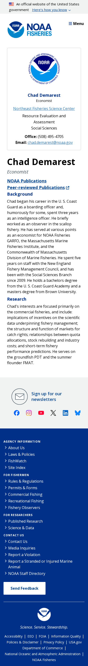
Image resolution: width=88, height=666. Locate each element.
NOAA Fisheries (44, 660)
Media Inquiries (21, 548)
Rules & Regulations (25, 481)
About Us (16, 447)
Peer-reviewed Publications (36, 187)
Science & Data (21, 527)
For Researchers (18, 515)
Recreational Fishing (26, 501)
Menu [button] (78, 23)
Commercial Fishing (25, 494)
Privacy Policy (53, 642)
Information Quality (66, 636)
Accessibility (13, 636)
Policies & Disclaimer (22, 642)
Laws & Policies (21, 454)
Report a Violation (24, 554)
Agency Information (22, 442)
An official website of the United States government (44, 7)
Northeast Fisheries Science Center (44, 108)
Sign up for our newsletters (46, 396)
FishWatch (17, 461)
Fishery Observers (24, 507)
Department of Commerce (42, 648)
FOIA (42, 636)
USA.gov (75, 642)
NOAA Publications (26, 181)
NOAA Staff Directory (26, 573)
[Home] (28, 28)
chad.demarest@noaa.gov (50, 142)
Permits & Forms (22, 487)
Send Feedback (24, 588)
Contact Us (14, 535)
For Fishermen (16, 475)
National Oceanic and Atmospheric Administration (42, 654)
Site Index (16, 467)
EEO (30, 636)
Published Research (25, 521)
